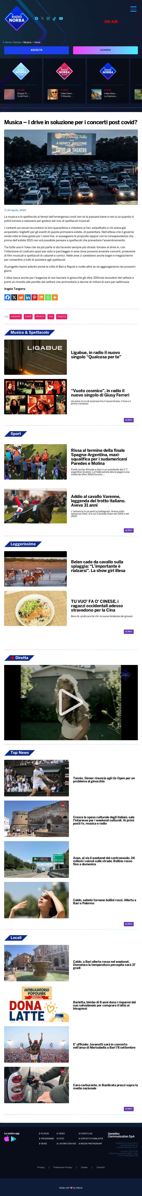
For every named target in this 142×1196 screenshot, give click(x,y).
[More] (55, 297)
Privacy (41, 1167)
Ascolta (36, 50)
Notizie (17, 42)
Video (61, 1134)
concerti (15, 316)
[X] (14, 297)
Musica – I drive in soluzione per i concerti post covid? (70, 122)
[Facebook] (8, 297)
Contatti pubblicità (91, 1139)
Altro (128, 420)
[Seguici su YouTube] (61, 19)
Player (44, 1134)
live (51, 316)
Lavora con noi (67, 1144)
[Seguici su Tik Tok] (54, 19)
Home (8, 42)
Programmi (47, 1139)
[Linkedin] (28, 297)
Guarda (105, 50)
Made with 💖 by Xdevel (71, 1188)
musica (61, 316)
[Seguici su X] (42, 19)
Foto (61, 1139)
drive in (40, 316)
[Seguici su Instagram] (48, 19)
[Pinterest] (35, 297)
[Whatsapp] (48, 297)
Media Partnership (91, 1144)
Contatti (101, 1167)
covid (28, 316)
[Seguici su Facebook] (36, 19)
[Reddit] (21, 297)
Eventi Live (86, 1134)
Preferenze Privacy (63, 1167)
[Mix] (41, 297)
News (43, 1144)
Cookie (84, 1167)
